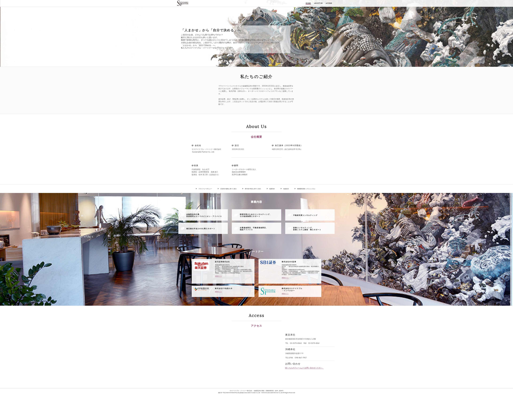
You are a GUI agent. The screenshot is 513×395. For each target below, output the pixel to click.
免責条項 (285, 189)
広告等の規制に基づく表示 (227, 189)
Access (329, 3)
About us (318, 3)
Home (308, 3)
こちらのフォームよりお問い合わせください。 (305, 368)
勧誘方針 (271, 189)
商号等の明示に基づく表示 (252, 189)
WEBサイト (218, 276)
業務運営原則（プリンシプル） (306, 189)
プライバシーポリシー (204, 189)
